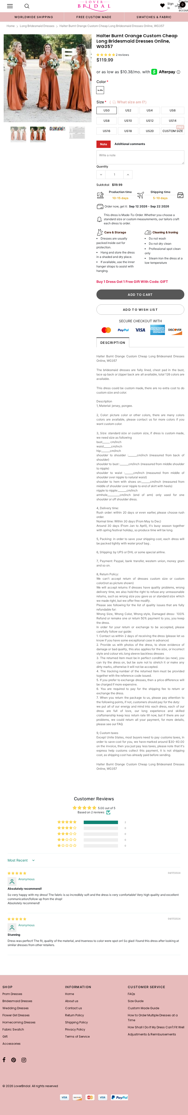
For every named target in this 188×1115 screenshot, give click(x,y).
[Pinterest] (13, 1060)
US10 (128, 120)
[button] (106, 55)
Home (11, 26)
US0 (107, 110)
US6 (173, 110)
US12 (149, 120)
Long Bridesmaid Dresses (37, 26)
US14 (172, 120)
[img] (17, 873)
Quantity (102, 166)
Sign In (170, 6)
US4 (150, 110)
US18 (128, 131)
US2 (128, 110)
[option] (34, 17)
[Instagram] (24, 1060)
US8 (107, 120)
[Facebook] (4, 1060)
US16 (106, 131)
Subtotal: (103, 185)
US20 (150, 131)
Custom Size (173, 131)
